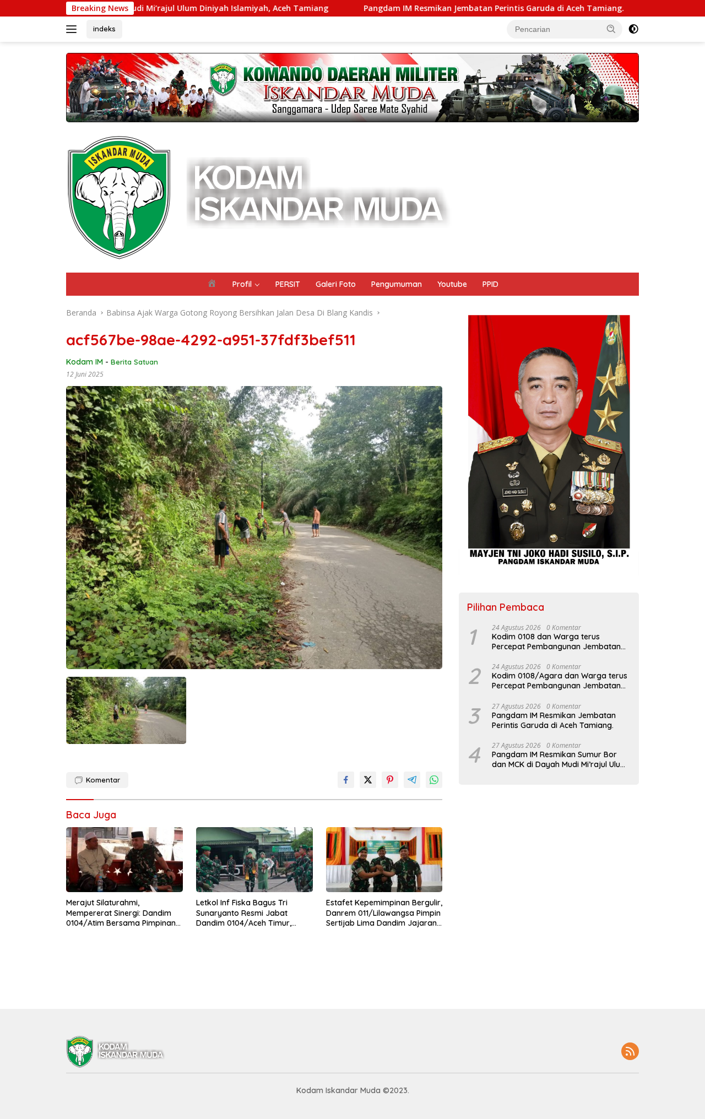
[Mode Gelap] (633, 29)
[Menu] (73, 29)
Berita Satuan (134, 361)
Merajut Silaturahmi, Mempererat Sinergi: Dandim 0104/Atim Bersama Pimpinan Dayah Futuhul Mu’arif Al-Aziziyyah (121, 913)
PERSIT (287, 284)
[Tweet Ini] (368, 780)
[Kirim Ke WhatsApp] (434, 780)
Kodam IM (84, 362)
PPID (490, 284)
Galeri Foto (336, 284)
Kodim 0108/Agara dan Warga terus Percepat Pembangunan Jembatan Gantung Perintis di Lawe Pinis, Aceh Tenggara (559, 681)
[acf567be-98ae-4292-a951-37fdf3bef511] (126, 710)
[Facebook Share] (346, 780)
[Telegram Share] (412, 780)
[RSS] (630, 1052)
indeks (104, 28)
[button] (611, 28)
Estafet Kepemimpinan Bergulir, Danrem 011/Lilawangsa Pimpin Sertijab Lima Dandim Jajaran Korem (384, 913)
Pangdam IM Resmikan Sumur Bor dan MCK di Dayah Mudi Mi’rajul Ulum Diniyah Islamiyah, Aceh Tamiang (559, 759)
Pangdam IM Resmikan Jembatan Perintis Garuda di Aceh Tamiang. (435, 8)
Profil (242, 284)
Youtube (452, 284)
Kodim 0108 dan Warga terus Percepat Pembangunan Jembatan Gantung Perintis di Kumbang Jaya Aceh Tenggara (556, 641)
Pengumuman (396, 284)
